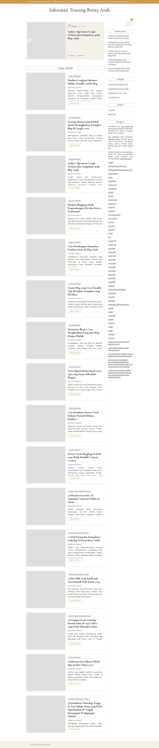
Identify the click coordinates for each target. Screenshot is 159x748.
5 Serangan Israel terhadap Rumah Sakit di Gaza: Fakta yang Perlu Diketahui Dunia (82, 623)
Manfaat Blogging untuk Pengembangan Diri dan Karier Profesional (84, 35)
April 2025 (112, 114)
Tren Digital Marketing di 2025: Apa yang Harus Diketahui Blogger (84, 374)
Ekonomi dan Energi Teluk (61, 1)
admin (79, 87)
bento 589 (112, 252)
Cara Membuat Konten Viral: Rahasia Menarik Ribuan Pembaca (83, 416)
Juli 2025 (111, 110)
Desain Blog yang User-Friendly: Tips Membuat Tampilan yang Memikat (85, 291)
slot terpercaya (125, 159)
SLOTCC (111, 338)
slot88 (110, 162)
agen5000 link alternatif (117, 166)
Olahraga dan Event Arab (100, 1)
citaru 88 (111, 248)
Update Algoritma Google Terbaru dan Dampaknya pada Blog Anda (84, 166)
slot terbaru (112, 219)
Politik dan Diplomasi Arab (119, 1)
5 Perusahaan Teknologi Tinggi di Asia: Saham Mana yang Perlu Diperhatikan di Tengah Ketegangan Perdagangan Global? (85, 710)
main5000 (112, 316)
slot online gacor (114, 215)
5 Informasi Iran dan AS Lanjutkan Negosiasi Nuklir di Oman (84, 499)
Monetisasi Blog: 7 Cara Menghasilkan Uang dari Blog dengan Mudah (83, 333)
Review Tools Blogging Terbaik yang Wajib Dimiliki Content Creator (84, 457)
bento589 (112, 260)
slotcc (110, 177)
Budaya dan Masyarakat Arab (40, 1)
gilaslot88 (112, 293)
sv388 (110, 233)
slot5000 (111, 230)
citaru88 (111, 301)
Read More (75, 103)
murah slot (112, 204)
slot (109, 237)
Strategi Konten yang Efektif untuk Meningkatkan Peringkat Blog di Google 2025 (84, 125)
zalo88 (110, 308)
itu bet (110, 192)
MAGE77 (111, 323)
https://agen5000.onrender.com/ (120, 170)
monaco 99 (112, 185)
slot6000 (111, 286)
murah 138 (112, 241)
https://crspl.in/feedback (117, 289)
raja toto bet (112, 200)
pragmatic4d (113, 174)
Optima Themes (46, 744)
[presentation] (29, 41)
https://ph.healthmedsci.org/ (118, 304)
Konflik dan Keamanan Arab (80, 1)
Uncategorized (74, 76)
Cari (129, 23)
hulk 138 (111, 207)
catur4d (111, 297)
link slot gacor (114, 139)
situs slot (111, 226)
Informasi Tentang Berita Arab (79, 10)
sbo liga (111, 222)
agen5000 (112, 181)
